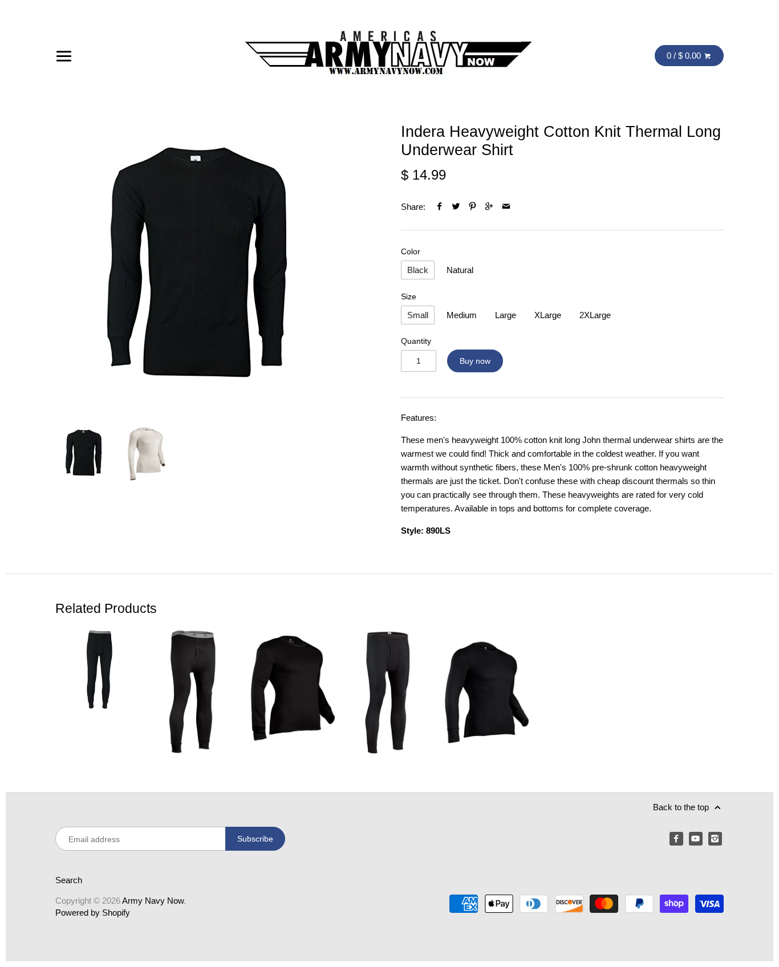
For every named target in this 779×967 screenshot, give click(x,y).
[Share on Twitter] (456, 207)
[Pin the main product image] (472, 207)
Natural (460, 270)
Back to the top (682, 807)
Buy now (475, 360)
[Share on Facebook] (438, 207)
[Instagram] (715, 839)
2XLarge (595, 315)
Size (408, 296)
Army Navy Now (153, 900)
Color (410, 251)
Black (417, 270)
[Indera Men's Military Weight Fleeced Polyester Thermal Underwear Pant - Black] (195, 691)
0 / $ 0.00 (685, 55)
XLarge (547, 315)
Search (68, 880)
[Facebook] (676, 839)
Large (505, 315)
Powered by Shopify (92, 912)
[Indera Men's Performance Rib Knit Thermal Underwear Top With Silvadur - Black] (486, 691)
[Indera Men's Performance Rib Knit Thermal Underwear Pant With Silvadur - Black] (389, 691)
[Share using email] (506, 207)
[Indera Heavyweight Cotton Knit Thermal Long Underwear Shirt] (197, 265)
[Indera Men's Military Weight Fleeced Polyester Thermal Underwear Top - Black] (292, 691)
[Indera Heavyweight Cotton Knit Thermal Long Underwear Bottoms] (98, 691)
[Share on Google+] (489, 207)
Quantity (416, 341)
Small (417, 315)
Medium (462, 315)
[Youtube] (696, 839)
